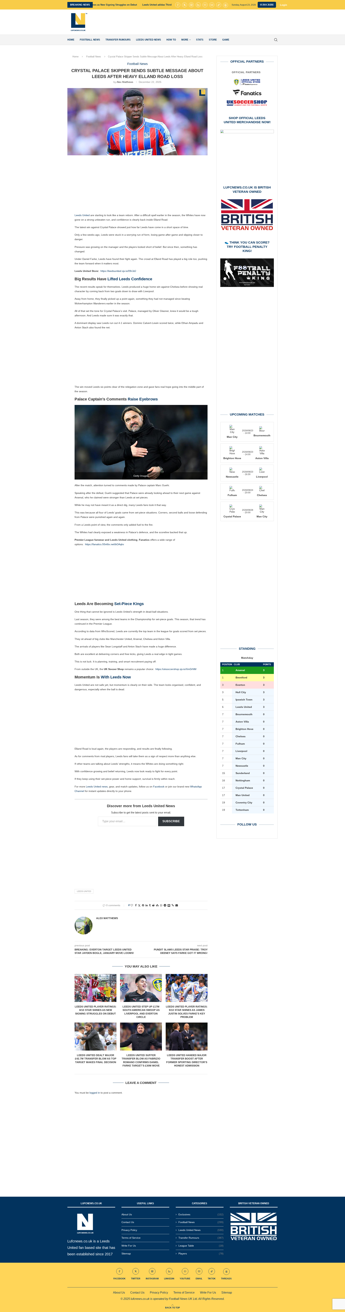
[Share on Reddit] (153, 905)
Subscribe (171, 821)
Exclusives (201, 1214)
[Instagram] (191, 4)
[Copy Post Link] (173, 905)
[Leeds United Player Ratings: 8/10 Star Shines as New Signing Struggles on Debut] (95, 988)
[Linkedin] (198, 4)
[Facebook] (177, 4)
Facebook (158, 786)
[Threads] (225, 4)
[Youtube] (205, 4)
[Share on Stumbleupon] (157, 905)
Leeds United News (148, 39)
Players (201, 1253)
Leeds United (82, 215)
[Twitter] (184, 4)
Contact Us (127, 1222)
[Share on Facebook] (136, 905)
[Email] (211, 4)
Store (213, 39)
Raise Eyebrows (143, 399)
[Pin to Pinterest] (143, 905)
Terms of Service (131, 1237)
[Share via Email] (176, 905)
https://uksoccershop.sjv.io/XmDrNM (175, 669)
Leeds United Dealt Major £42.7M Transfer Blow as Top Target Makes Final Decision (95, 1059)
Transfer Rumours (118, 39)
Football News (90, 39)
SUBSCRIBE (267, 4)
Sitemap (126, 1253)
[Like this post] (131, 905)
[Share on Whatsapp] (161, 905)
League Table (201, 1245)
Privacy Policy (129, 1230)
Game (225, 39)
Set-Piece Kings (129, 603)
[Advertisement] (212, 22)
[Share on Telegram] (165, 905)
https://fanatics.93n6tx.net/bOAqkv (104, 544)
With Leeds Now (116, 677)
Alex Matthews (125, 82)
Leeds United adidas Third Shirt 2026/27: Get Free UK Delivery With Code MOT (109, 4)
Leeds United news (97, 786)
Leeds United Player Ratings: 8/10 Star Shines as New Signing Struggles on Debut (95, 1010)
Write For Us (128, 1245)
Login (283, 4)
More (184, 39)
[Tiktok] (218, 4)
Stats (199, 39)
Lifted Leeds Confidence (129, 279)
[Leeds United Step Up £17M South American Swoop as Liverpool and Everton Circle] (141, 988)
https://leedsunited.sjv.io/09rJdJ (118, 271)
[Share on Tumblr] (150, 905)
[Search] (276, 40)
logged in (94, 1092)
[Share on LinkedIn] (147, 905)
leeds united (84, 891)
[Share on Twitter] (139, 905)
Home (70, 39)
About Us (126, 1214)
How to (171, 39)
